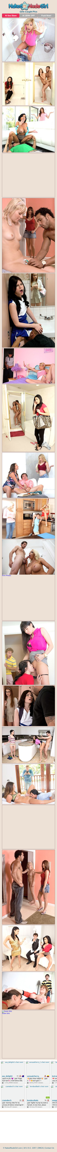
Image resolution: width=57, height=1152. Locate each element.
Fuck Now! (46, 15)
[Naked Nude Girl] (28, 6)
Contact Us (49, 1148)
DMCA (40, 1148)
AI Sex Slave (11, 15)
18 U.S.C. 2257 (29, 1148)
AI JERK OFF (28, 15)
